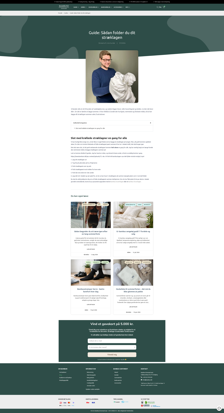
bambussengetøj (130, 204)
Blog (60, 375)
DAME (75, 7)
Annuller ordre (91, 385)
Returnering (90, 372)
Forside (60, 13)
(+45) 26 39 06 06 (147, 377)
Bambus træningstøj (89, 204)
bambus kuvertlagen (117, 181)
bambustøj (129, 262)
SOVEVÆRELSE (93, 7)
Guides (66, 13)
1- (89, 128)
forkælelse (96, 262)
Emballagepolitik (63, 380)
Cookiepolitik (90, 383)
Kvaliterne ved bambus (65, 377)
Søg (160, 7)
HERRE (83, 7)
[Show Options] (135, 347)
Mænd (116, 372)
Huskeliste (137, 262)
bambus (88, 262)
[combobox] (111, 347)
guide (98, 204)
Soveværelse (118, 377)
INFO (127, 7)
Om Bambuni (62, 372)
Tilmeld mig (112, 355)
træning (105, 204)
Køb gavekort (90, 377)
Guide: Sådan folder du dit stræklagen (80, 13)
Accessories (117, 383)
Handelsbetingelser (92, 380)
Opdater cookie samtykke (93, 389)
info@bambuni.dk (147, 380)
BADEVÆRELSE (105, 7)
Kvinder (116, 375)
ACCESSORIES (118, 7)
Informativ (147, 204)
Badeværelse (118, 380)
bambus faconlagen (134, 181)
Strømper (105, 262)
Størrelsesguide (91, 375)
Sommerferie (146, 262)
